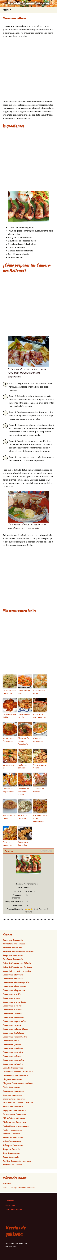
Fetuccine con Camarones (14, 1114)
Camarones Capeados (23, 843)
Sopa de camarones (11, 1153)
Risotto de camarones (22, 816)
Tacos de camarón (11, 1157)
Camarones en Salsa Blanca (15, 1029)
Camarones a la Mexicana (14, 986)
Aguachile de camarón (13, 939)
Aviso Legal (10, 1205)
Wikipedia (7, 1183)
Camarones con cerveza (13, 1017)
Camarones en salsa (24, 692)
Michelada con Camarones (15, 1118)
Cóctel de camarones (12, 1087)
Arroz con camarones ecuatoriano (40, 818)
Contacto (10, 1200)
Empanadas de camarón (9, 816)
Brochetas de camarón (13, 959)
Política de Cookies (14, 1209)
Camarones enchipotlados (15, 1036)
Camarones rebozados (13, 1052)
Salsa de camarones (12, 1141)
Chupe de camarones (38, 739)
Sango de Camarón (11, 1149)
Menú (6, 9)
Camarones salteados (13, 1063)
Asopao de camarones (13, 955)
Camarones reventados (13, 1060)
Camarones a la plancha (14, 990)
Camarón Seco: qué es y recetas (17, 970)
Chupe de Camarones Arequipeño (24, 741)
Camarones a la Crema (39, 766)
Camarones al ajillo (8, 766)
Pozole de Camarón (11, 1133)
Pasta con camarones (22, 766)
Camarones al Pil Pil (39, 692)
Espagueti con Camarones (15, 1110)
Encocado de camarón (13, 1106)
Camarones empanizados (8, 790)
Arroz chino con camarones (9, 692)
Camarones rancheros (13, 1048)
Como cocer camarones (13, 1091)
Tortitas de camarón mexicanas (17, 1160)
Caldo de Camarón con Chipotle (17, 963)
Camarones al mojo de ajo (14, 1001)
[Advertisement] (28, 69)
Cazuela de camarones (13, 1067)
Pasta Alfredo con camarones (39, 715)
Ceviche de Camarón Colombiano (18, 1071)
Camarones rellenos (12, 1056)
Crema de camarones (12, 1094)
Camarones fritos (11, 1040)
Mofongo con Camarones (8, 739)
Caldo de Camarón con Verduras (17, 967)
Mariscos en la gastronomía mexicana (19, 1187)
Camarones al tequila (24, 715)
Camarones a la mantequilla (16, 982)
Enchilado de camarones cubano (23, 791)
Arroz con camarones (7, 843)
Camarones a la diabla (9, 715)
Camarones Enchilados (13, 1032)
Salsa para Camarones (13, 1145)
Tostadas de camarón (38, 790)
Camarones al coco (11, 998)
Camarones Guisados (12, 1044)
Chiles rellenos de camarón (15, 1075)
